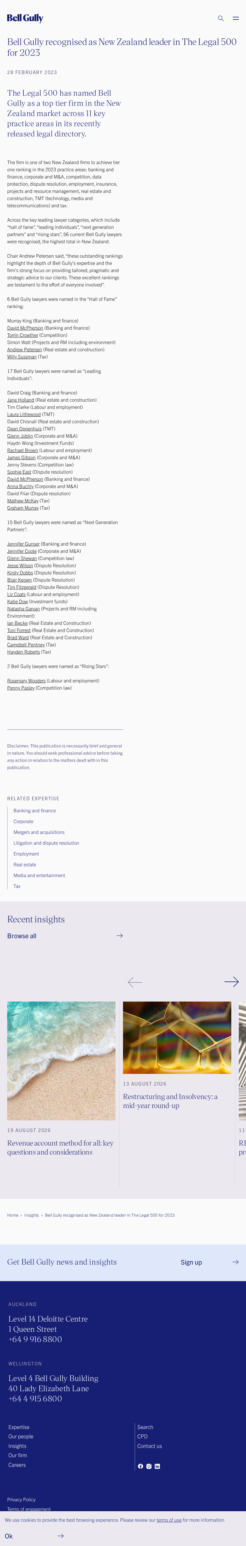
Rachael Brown (22, 450)
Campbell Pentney (26, 644)
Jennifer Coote (22, 551)
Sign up (191, 1262)
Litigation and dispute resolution (46, 843)
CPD (142, 1436)
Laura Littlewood (24, 414)
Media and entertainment (39, 875)
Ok (9, 1536)
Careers (17, 1464)
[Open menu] (232, 18)
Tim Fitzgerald (21, 587)
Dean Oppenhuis (24, 428)
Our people (20, 1436)
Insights (17, 1445)
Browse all (21, 935)
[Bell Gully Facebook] (140, 1466)
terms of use (169, 1520)
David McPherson (25, 328)
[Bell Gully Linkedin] (157, 1466)
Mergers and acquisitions (39, 832)
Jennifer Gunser (23, 544)
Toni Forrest (19, 630)
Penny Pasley (20, 688)
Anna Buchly (20, 486)
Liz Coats (16, 594)
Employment (26, 853)
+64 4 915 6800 (35, 1398)
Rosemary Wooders (26, 680)
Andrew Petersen (24, 349)
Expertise (18, 1426)
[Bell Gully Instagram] (149, 1466)
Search (145, 1426)
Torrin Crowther (22, 335)
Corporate (23, 821)
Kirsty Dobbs (20, 572)
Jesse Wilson (20, 565)
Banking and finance (35, 810)
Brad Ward (18, 637)
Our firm (17, 1455)
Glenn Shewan (22, 558)
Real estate (25, 864)
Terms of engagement (29, 1509)
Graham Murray (23, 508)
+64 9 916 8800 (35, 1339)
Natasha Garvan (23, 608)
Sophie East (19, 472)
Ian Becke (17, 623)
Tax (17, 886)
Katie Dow (17, 601)
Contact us (149, 1445)
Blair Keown (19, 580)
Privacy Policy (21, 1499)
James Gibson (21, 457)
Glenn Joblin (20, 436)
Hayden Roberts (23, 652)
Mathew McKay (22, 500)
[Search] (215, 18)
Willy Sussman (22, 356)
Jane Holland (20, 400)
